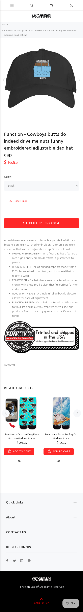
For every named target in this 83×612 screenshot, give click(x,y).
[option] (41, 79)
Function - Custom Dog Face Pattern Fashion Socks (22, 436)
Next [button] (79, 80)
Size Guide (21, 201)
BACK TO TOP (41, 603)
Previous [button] (4, 80)
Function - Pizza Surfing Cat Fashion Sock (61, 436)
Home (5, 25)
